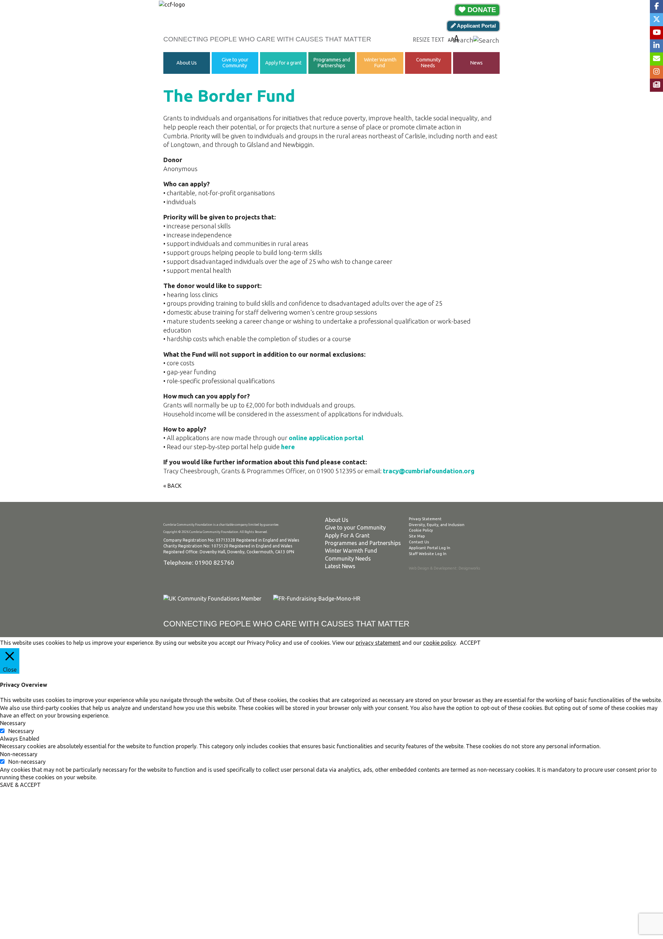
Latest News (340, 566)
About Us (186, 63)
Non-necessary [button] (18, 754)
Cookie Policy (421, 530)
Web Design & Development (433, 568)
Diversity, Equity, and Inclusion (436, 525)
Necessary (21, 731)
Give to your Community (235, 62)
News (476, 63)
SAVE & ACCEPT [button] (20, 785)
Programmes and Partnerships (331, 62)
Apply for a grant (283, 63)
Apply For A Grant (347, 535)
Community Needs (428, 62)
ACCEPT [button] (470, 643)
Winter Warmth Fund (380, 62)
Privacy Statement (425, 519)
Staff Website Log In (427, 554)
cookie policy (439, 643)
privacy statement (378, 643)
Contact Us (419, 542)
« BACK (172, 486)
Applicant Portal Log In (429, 548)
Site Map (417, 536)
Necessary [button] (13, 723)
